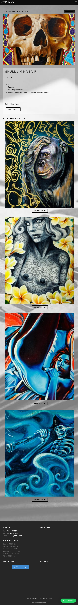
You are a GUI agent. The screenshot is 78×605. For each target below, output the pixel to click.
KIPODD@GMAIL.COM (15, 536)
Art (14, 11)
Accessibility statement (39, 602)
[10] (39, 39)
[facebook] (38, 599)
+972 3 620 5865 (11, 531)
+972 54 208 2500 (12, 533)
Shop (10, 11)
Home (5, 11)
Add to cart (13, 109)
